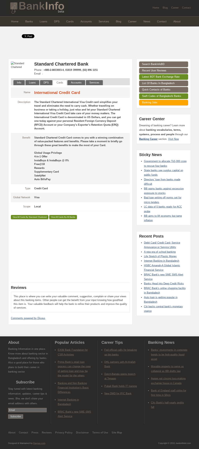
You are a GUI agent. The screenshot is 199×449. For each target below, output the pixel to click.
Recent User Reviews (154, 70)
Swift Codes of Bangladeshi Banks (161, 96)
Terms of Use (100, 432)
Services (104, 21)
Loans (43, 21)
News (146, 21)
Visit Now (173, 139)
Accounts (86, 21)
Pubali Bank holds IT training (120, 386)
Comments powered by (28, 318)
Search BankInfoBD (153, 64)
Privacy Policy (63, 432)
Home (156, 7)
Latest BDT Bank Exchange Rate (161, 76)
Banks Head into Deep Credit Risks (164, 283)
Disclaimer (82, 432)
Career (175, 7)
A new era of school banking (160, 251)
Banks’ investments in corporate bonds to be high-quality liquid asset (169, 354)
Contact (186, 7)
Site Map (117, 432)
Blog (165, 7)
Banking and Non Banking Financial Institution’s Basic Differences (73, 388)
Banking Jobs (149, 102)
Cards (70, 21)
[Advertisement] (70, 250)
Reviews (47, 432)
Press (34, 432)
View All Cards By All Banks (63, 217)
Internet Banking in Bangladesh (161, 260)
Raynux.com (39, 443)
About (177, 21)
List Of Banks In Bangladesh (158, 83)
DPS (56, 21)
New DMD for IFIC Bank (118, 393)
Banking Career (148, 139)
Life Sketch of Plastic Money (160, 256)
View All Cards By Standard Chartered (30, 217)
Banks (29, 21)
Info (19, 82)
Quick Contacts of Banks (156, 89)
